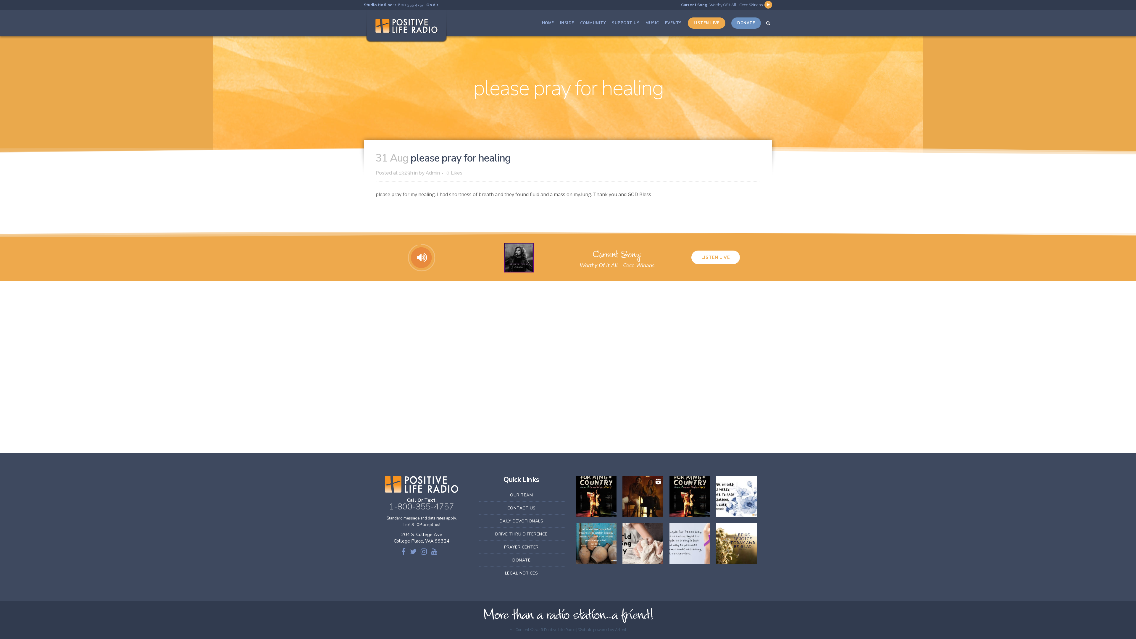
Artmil (620, 629)
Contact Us (521, 508)
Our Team (521, 495)
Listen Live (715, 257)
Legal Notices (521, 573)
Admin (433, 173)
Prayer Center (521, 547)
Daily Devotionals (521, 521)
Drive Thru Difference (521, 534)
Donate (521, 560)
